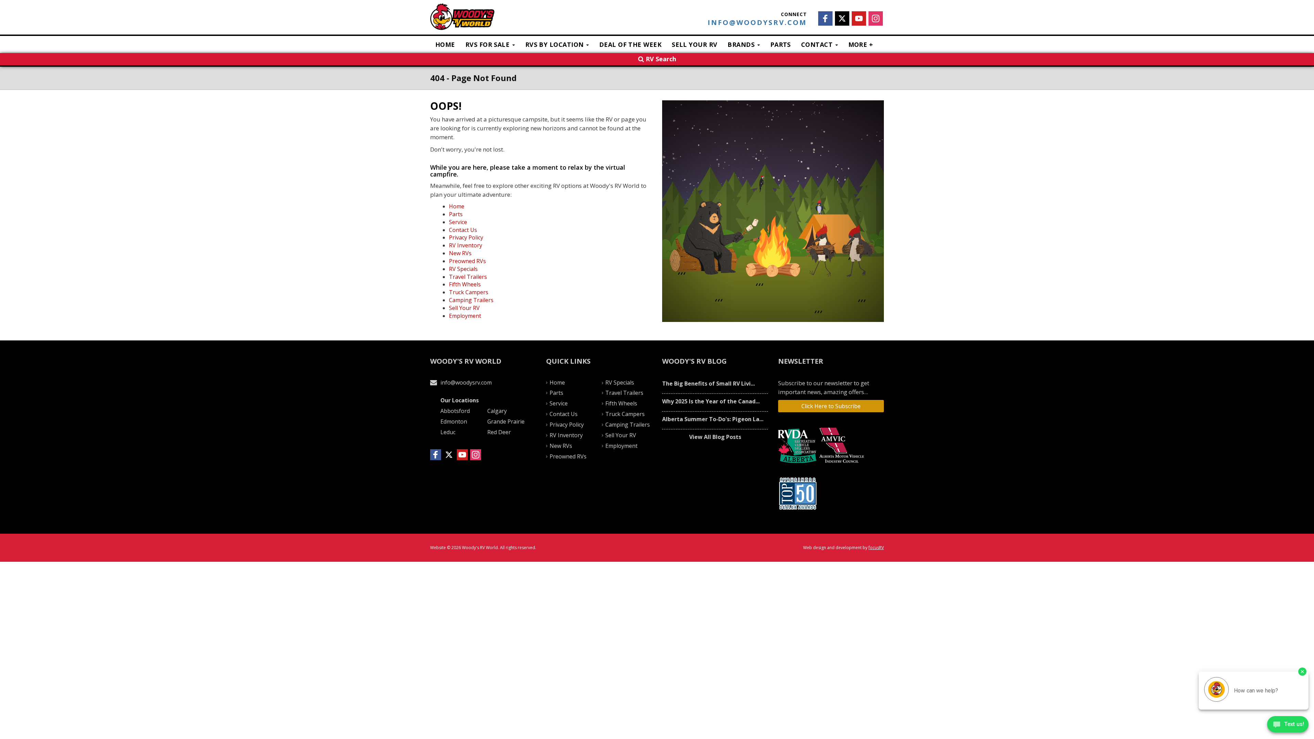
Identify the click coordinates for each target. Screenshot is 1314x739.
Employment (465, 316)
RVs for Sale (488, 44)
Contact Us (463, 230)
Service (458, 222)
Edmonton (453, 421)
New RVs (460, 253)
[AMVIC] (842, 446)
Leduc (447, 432)
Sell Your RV (694, 44)
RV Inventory (465, 245)
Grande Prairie (506, 421)
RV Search (660, 59)
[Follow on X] (842, 18)
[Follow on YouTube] (859, 18)
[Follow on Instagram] (875, 18)
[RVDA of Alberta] (798, 446)
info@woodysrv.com (757, 22)
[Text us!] (1288, 725)
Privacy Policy (466, 237)
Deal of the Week (630, 44)
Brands (741, 44)
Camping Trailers (471, 300)
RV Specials (463, 269)
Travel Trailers (468, 277)
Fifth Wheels (465, 284)
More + (860, 44)
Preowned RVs (467, 261)
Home (445, 44)
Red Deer (499, 432)
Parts (780, 44)
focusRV (876, 547)
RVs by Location (555, 44)
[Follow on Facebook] (825, 18)
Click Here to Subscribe (831, 406)
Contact (818, 44)
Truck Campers (468, 292)
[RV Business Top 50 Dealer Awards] (798, 493)
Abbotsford (455, 411)
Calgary (497, 411)
